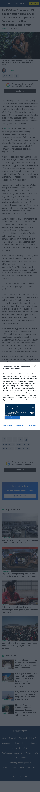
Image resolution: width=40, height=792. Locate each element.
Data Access (20, 425)
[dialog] (20, 396)
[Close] (36, 367)
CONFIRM (12, 417)
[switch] (32, 413)
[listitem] (19, 407)
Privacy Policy (32, 425)
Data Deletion (7, 425)
